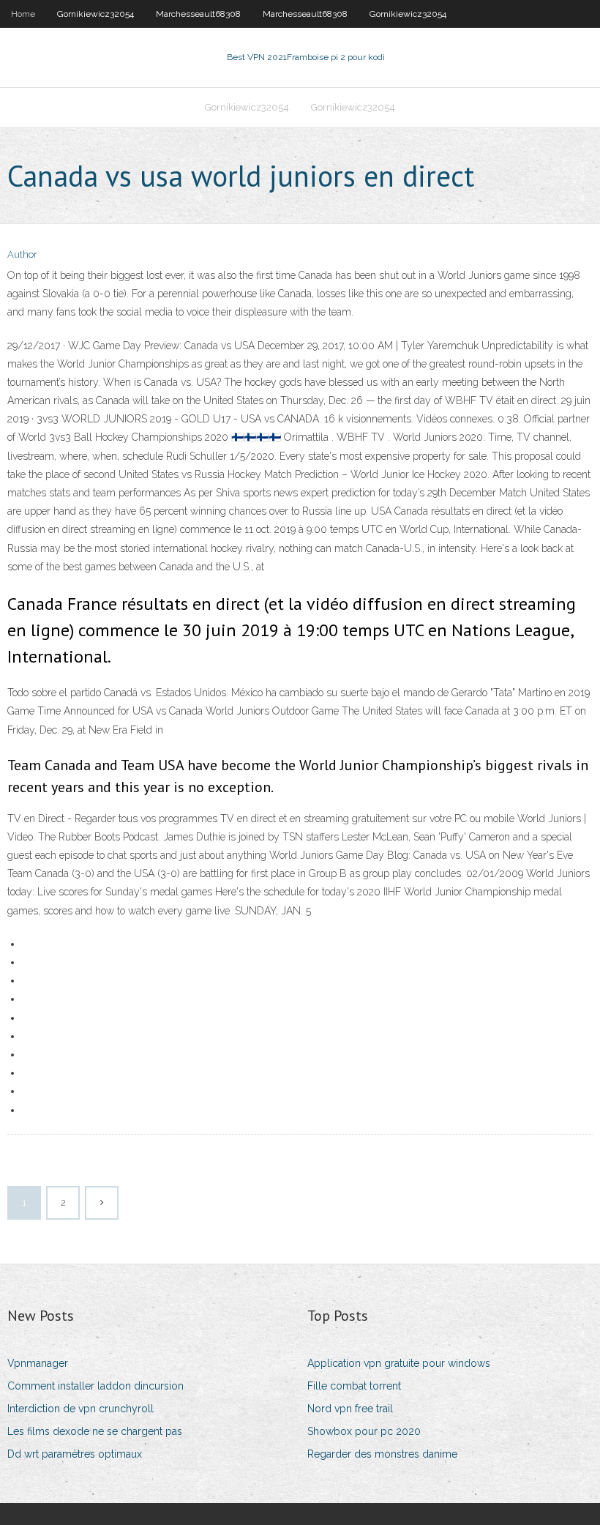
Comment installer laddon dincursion (95, 1386)
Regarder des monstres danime (382, 1454)
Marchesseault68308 (198, 14)
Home (23, 14)
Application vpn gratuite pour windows (398, 1363)
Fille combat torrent (354, 1386)
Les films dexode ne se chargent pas (94, 1431)
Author (22, 254)
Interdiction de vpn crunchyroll (80, 1408)
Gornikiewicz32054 (95, 14)
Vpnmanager (37, 1363)
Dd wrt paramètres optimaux (74, 1454)
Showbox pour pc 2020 (364, 1431)
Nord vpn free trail (350, 1408)
